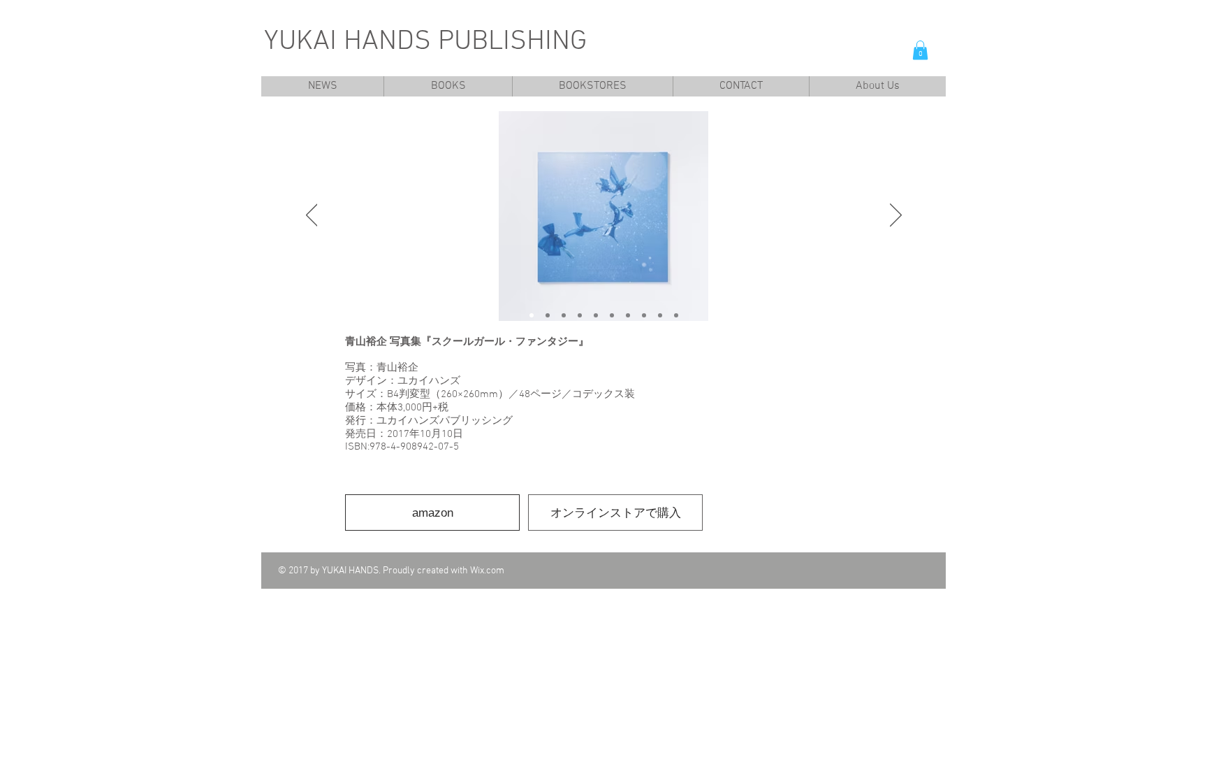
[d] (564, 315)
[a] (531, 315)
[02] (596, 315)
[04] (628, 315)
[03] (612, 315)
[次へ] (896, 216)
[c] (548, 315)
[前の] (312, 216)
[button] (920, 50)
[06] (660, 315)
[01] (580, 315)
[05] (644, 315)
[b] (676, 315)
